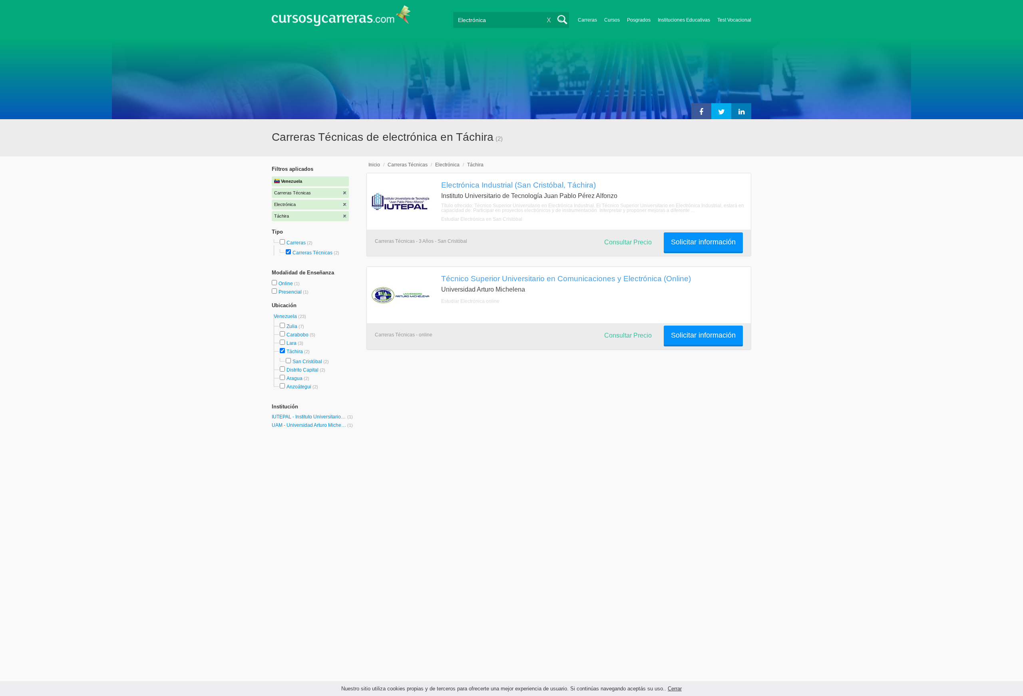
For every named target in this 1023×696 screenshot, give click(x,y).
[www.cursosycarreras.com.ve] (341, 18)
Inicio (374, 165)
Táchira (295, 351)
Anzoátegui (299, 387)
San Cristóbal (307, 361)
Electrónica (447, 165)
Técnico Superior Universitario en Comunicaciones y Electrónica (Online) (566, 278)
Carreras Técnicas (312, 253)
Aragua (295, 378)
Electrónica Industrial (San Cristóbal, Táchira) (518, 184)
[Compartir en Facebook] (701, 111)
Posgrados (639, 20)
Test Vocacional (734, 20)
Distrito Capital (302, 370)
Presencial (291, 292)
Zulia (292, 326)
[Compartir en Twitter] (721, 111)
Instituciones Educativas (684, 20)
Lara (292, 343)
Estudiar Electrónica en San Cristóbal (481, 219)
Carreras (587, 20)
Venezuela (286, 316)
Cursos (612, 20)
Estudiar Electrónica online (470, 301)
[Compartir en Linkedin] (741, 111)
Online (286, 283)
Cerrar (675, 689)
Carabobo (297, 335)
